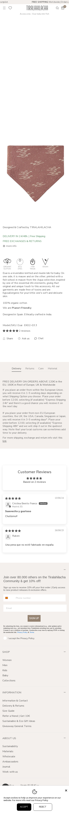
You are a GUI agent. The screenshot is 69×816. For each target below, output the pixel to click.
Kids (4, 670)
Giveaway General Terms (16, 726)
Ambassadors (10, 761)
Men (4, 665)
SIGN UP (34, 618)
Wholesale (8, 756)
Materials (7, 751)
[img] (13, 498)
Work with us (10, 772)
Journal (6, 766)
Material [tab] (52, 368)
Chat (40, 338)
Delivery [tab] (16, 368)
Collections (8, 680)
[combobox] (9, 598)
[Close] (66, 790)
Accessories (25, 14)
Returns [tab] (29, 368)
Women (7, 660)
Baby (5, 675)
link (4, 441)
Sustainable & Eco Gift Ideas (18, 721)
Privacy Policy (22, 632)
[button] (63, 8)
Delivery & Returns (13, 706)
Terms (32, 632)
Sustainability (10, 746)
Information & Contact (15, 700)
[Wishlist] (10, 8)
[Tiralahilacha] (37, 8)
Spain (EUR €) (28, 785)
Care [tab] (41, 368)
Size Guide (8, 711)
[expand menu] (4, 8)
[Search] (55, 8)
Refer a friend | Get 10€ (16, 716)
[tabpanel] (34, 411)
